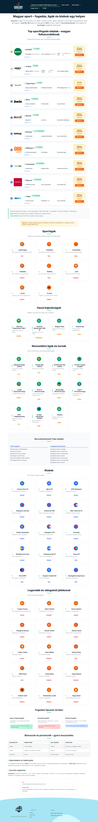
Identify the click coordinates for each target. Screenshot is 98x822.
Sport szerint (65, 5)
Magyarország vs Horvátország (60, 453)
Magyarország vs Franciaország (60, 460)
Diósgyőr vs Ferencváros (18, 455)
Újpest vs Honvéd (16, 451)
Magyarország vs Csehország (59, 451)
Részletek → (27, 57)
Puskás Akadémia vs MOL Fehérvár (21, 458)
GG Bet (45, 8)
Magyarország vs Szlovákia (59, 449)
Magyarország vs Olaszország (59, 458)
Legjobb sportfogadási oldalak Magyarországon (44, 5)
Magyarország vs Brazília (58, 462)
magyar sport (34, 8)
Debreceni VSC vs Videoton (19, 453)
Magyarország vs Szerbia (58, 455)
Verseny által (75, 5)
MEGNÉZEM (79, 54)
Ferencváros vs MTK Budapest (19, 449)
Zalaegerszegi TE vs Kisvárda (19, 460)
